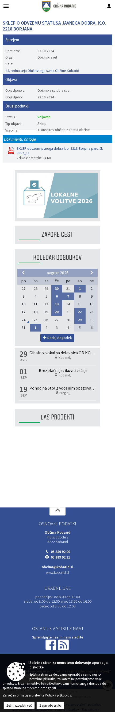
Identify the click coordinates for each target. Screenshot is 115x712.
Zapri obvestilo (50, 705)
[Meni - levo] (6, 6)
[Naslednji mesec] (91, 272)
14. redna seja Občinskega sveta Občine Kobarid (42, 70)
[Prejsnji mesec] (23, 272)
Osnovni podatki (57, 524)
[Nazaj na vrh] (57, 511)
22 (80, 311)
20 (57, 311)
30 (57, 288)
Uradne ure (57, 588)
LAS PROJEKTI (57, 417)
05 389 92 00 (60, 551)
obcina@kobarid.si (57, 567)
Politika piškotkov (58, 695)
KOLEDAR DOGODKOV (57, 257)
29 (80, 319)
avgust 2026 (57, 272)
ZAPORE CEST (57, 234)
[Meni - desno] (108, 6)
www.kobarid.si (57, 572)
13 (57, 304)
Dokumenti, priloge (20, 139)
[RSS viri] (64, 644)
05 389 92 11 (60, 557)
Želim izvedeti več (19, 705)
